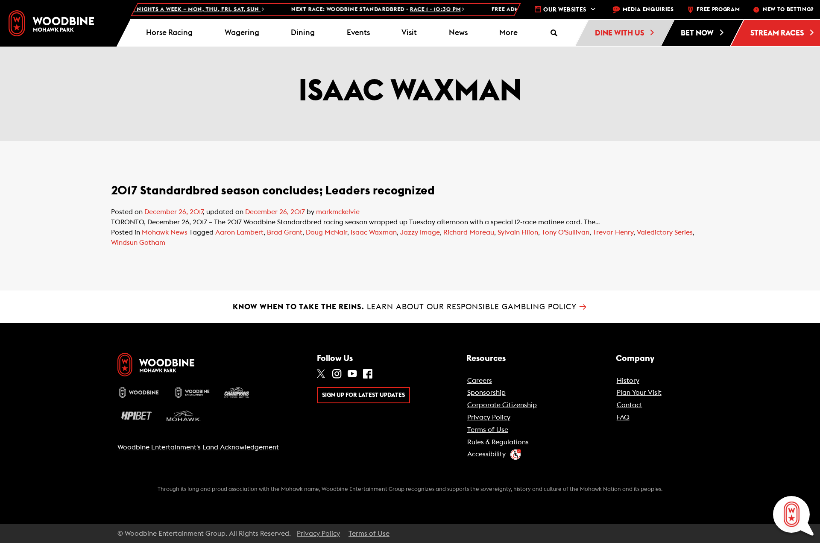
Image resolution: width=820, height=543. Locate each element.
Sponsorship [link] (486, 392)
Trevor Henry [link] (613, 232)
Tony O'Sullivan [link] (565, 232)
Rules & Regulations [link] (498, 442)
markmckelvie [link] (338, 211)
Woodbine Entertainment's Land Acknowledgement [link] (198, 447)
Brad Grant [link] (284, 232)
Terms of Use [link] (487, 429)
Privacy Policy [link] (488, 417)
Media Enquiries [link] (648, 9)
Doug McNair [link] (326, 232)
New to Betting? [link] (788, 9)
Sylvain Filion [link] (518, 232)
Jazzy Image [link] (420, 232)
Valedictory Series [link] (665, 232)
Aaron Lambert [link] (239, 232)
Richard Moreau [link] (468, 232)
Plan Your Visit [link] (639, 392)
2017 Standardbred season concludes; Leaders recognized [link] (273, 191)
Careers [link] (479, 380)
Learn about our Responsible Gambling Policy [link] (410, 307)
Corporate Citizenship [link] (502, 405)
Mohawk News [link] (164, 232)
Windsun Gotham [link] (138, 242)
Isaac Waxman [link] (374, 232)
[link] (51, 23)
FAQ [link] (623, 417)
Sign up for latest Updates (363, 395)
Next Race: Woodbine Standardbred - (363, 9)
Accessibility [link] (486, 454)
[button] (508, 33)
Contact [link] (629, 405)
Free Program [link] (718, 9)
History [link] (628, 380)
